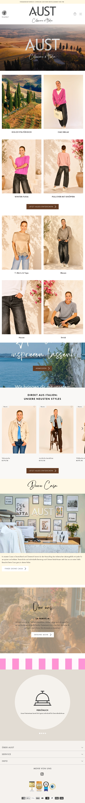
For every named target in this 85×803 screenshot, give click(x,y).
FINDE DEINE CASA (14, 569)
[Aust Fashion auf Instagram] (42, 774)
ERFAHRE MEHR (41, 635)
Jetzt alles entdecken (41, 207)
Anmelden (41, 368)
